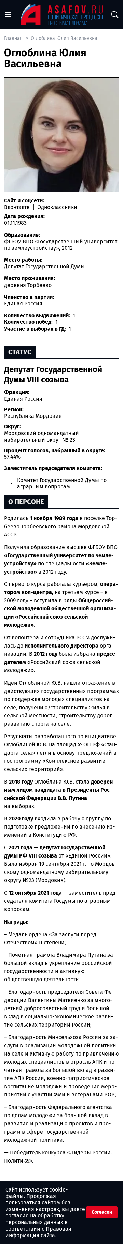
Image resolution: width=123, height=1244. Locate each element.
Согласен (102, 1212)
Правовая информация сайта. (38, 1232)
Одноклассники (56, 207)
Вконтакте (17, 207)
